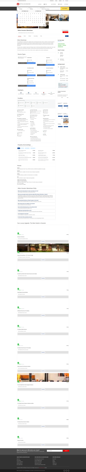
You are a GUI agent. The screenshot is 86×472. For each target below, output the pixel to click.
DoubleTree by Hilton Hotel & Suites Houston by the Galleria (27, 273)
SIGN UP (66, 450)
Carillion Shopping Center (39, 195)
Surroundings (36, 36)
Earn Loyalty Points (20, 464)
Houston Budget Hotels (38, 460)
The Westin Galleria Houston (22, 329)
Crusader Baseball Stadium (45, 196)
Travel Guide (54, 464)
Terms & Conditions (20, 461)
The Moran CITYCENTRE (59, 124)
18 (28, 18)
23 (24, 20)
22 (22, 20)
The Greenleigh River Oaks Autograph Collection (25, 384)
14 (20, 18)
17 (26, 18)
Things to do (55, 463)
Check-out (30, 7)
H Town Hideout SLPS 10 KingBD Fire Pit (65, 124)
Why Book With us (19, 463)
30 (24, 22)
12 (30, 16)
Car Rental (54, 4)
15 (22, 18)
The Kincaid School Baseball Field (31, 197)
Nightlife (54, 461)
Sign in (56, 0)
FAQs (41, 36)
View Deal (60, 116)
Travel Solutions (27, 470)
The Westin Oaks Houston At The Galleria (24, 347)
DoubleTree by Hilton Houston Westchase (65, 103)
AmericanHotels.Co (42, 467)
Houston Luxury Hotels (38, 461)
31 (44, 22)
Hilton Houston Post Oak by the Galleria (24, 366)
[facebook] (64, 470)
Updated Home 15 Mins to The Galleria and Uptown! (60, 113)
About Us (18, 459)
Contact (66, 4)
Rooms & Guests (42, 7)
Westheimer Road (45, 195)
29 (22, 22)
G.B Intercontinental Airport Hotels (40, 464)
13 (36, 18)
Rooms (25, 36)
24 (26, 20)
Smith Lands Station (62, 78)
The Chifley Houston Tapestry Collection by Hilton (26, 403)
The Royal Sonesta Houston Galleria (23, 421)
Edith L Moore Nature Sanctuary (40, 197)
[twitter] (66, 470)
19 (30, 18)
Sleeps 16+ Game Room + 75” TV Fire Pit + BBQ (25, 255)
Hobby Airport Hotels (38, 463)
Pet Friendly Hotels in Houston (39, 459)
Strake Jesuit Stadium (39, 196)
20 (36, 20)
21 (20, 20)
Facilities (29, 36)
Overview (19, 36)
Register (60, 0)
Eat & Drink (54, 459)
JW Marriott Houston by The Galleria (23, 310)
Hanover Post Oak (20, 440)
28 (20, 22)
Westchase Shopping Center (32, 196)
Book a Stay (65, 32)
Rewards (60, 4)
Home (40, 4)
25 (28, 20)
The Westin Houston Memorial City (65, 113)
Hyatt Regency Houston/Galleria (23, 292)
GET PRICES (64, 8)
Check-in (19, 7)
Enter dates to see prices (31, 64)
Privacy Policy (19, 460)
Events (54, 460)
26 (30, 20)
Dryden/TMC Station (62, 80)
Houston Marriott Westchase (60, 103)
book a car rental (63, 86)
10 (26, 16)
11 (28, 16)
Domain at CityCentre (21, 236)
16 (24, 18)
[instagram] (68, 470)
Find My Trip (51, 0)
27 (36, 22)
